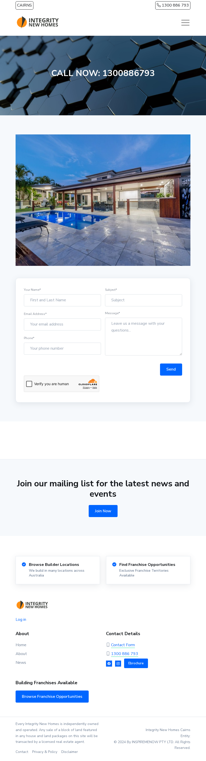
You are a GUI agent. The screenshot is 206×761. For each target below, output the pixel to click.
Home (21, 645)
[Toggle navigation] (185, 23)
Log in (21, 619)
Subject (111, 289)
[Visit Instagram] (118, 664)
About (21, 654)
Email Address (35, 314)
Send (171, 369)
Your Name (32, 289)
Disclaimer (69, 751)
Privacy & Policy (44, 751)
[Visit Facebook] (109, 664)
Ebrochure (136, 663)
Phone (29, 338)
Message (112, 313)
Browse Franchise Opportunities (52, 696)
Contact (22, 751)
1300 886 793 (175, 5)
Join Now (103, 511)
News (21, 662)
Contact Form (123, 645)
